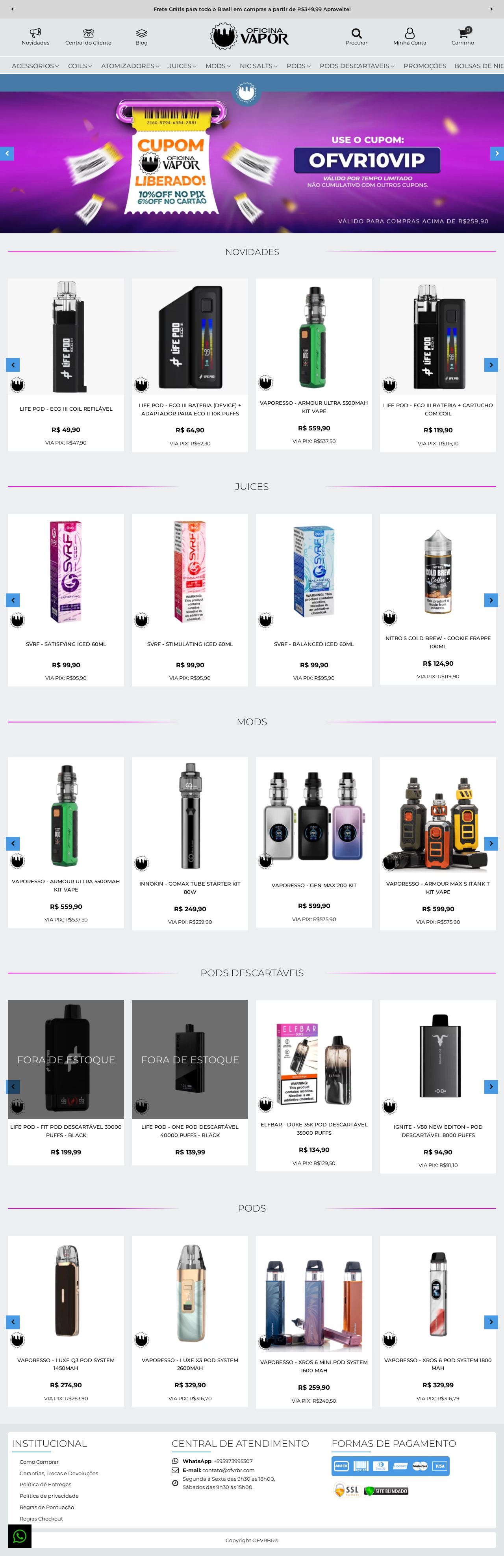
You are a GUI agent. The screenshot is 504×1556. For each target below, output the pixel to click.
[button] (12, 9)
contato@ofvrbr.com (228, 1470)
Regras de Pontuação (47, 1507)
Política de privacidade (49, 1496)
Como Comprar (39, 1462)
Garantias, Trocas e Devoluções (59, 1473)
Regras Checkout (41, 1518)
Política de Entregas (45, 1484)
